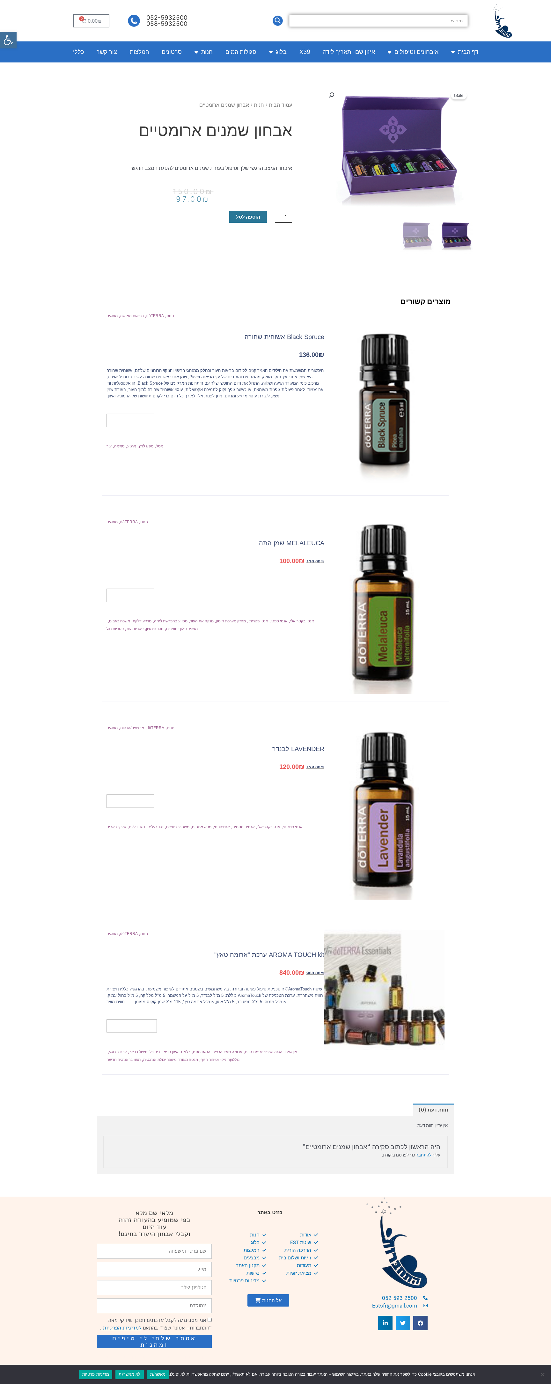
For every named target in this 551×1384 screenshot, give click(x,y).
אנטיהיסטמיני (243, 827)
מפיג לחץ (146, 446)
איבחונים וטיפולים (416, 51)
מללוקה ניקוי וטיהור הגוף (220, 1059)
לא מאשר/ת (129, 1374)
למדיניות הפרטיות (121, 1327)
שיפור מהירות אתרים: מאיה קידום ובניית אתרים (157, 1357)
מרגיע (131, 446)
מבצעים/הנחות (132, 728)
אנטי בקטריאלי (302, 621)
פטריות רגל (115, 629)
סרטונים (172, 51)
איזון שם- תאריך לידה (349, 51)
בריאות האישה (132, 316)
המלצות (139, 51)
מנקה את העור (202, 621)
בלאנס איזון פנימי (176, 1052)
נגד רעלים (156, 827)
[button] (8, 40)
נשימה (119, 446)
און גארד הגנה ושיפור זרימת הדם (271, 1052)
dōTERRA (155, 316)
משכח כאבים (119, 621)
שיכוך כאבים (116, 827)
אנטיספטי (222, 827)
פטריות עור (134, 629)
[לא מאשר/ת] (543, 1374)
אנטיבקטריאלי (268, 827)
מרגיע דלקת (142, 621)
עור (109, 446)
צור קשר (107, 51)
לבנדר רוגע (118, 1052)
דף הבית (468, 51)
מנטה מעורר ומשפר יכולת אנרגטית (170, 1059)
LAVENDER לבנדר (298, 748)
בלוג (281, 51)
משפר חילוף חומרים (182, 629)
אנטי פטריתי (258, 621)
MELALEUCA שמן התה (291, 543)
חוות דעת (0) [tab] (433, 1110)
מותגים (112, 316)
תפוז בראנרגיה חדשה (124, 1059)
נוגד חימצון (155, 629)
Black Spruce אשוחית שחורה (284, 336)
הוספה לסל (248, 217)
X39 (304, 51)
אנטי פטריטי (293, 827)
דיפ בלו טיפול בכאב (144, 1052)
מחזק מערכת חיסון (231, 621)
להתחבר (423, 1155)
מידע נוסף (130, 420)
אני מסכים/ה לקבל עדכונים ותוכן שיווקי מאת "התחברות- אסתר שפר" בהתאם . (156, 1323)
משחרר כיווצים (177, 827)
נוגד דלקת (137, 827)
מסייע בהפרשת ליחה (170, 621)
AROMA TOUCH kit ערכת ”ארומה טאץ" (269, 954)
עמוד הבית (280, 105)
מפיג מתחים (201, 827)
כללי (78, 51)
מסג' (159, 446)
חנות (207, 51)
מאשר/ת (158, 1374)
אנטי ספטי (279, 621)
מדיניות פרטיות (95, 1374)
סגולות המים (240, 51)
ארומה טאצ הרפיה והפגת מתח (217, 1052)
